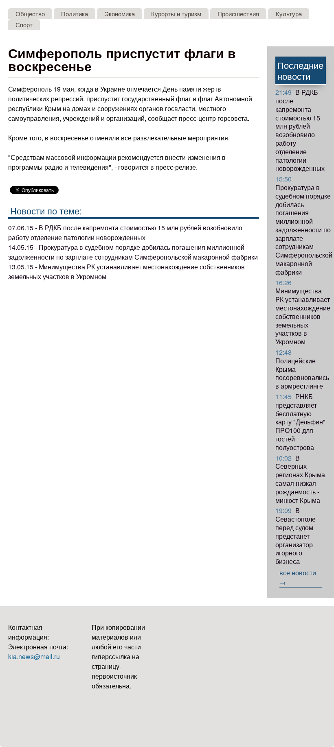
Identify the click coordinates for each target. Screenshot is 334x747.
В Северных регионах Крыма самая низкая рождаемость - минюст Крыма (300, 479)
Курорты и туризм (176, 13)
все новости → (297, 577)
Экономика (119, 13)
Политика (74, 13)
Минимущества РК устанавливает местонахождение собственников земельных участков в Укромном (302, 312)
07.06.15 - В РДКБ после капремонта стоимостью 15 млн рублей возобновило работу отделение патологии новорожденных (125, 232)
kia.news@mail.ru (34, 656)
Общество (30, 13)
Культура (289, 13)
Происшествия (238, 13)
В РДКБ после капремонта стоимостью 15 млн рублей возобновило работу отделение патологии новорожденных (300, 130)
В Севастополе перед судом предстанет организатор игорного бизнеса (295, 536)
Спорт (24, 24)
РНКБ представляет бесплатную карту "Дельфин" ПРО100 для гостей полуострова (300, 422)
